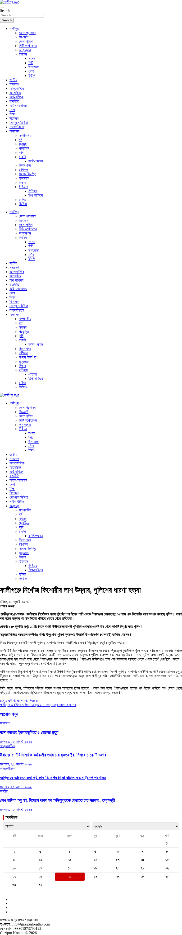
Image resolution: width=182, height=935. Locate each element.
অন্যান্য (14, 131)
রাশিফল (23, 170)
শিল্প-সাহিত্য (35, 195)
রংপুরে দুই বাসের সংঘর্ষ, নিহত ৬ (19, 701)
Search (5, 11)
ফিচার (22, 182)
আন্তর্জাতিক (16, 88)
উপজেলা (33, 67)
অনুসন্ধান (25, 50)
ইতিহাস (23, 187)
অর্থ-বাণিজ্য (16, 97)
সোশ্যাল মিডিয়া (18, 123)
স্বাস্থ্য (23, 144)
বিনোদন (13, 118)
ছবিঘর (22, 200)
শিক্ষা (12, 114)
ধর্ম (20, 140)
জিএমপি (23, 37)
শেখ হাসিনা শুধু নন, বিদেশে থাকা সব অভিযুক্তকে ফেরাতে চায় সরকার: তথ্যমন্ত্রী (57, 800)
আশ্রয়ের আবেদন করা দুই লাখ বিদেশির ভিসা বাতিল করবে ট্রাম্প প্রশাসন (53, 777)
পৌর (31, 71)
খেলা (12, 110)
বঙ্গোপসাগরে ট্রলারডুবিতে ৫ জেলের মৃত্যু (29, 732)
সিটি (30, 63)
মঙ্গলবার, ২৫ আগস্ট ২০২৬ (16, 742)
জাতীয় (13, 80)
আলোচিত (15, 93)
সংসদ (31, 59)
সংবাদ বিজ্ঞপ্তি (27, 174)
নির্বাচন (23, 54)
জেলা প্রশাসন (27, 33)
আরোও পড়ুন (9, 714)
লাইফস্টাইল (16, 127)
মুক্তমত (24, 178)
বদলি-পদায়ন (35, 161)
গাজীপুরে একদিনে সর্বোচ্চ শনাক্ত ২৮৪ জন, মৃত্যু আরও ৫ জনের (38, 705)
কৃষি (21, 153)
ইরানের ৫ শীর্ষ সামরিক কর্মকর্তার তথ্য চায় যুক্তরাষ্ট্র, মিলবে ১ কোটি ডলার (53, 754)
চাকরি (22, 157)
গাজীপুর (13, 29)
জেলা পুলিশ (25, 41)
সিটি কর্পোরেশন (28, 46)
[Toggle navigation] (2, 7)
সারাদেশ (14, 84)
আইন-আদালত (18, 106)
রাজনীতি (14, 101)
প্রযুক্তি (24, 148)
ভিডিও (23, 204)
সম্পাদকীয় (25, 135)
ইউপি (31, 76)
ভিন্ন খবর (25, 165)
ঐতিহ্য (32, 191)
